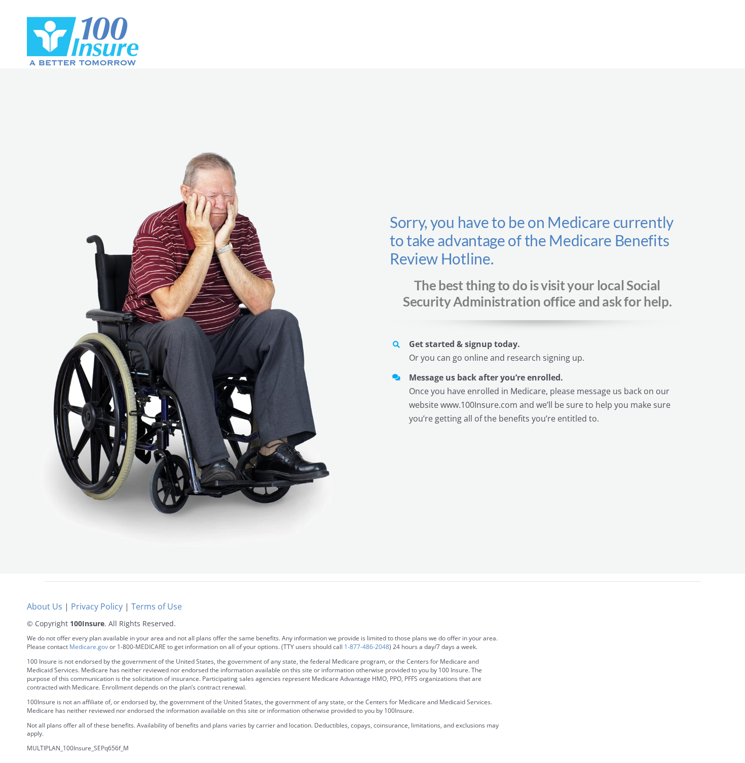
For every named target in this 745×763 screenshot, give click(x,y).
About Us (44, 606)
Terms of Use (156, 606)
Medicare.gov (88, 646)
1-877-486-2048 (366, 646)
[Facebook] (651, 652)
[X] (673, 652)
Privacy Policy (97, 606)
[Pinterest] (696, 652)
